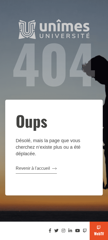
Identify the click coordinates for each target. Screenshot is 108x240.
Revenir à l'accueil (33, 168)
